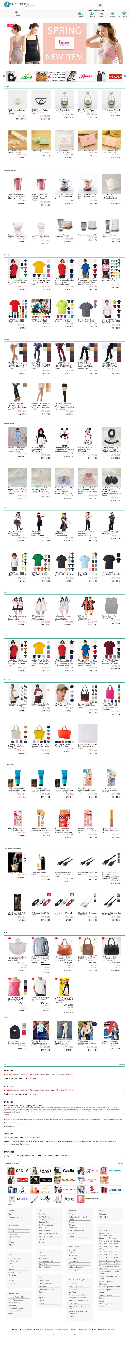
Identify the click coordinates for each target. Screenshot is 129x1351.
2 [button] (64, 68)
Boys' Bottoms (44, 1230)
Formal (11, 1231)
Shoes (41, 1292)
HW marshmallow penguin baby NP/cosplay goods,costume (38, 450)
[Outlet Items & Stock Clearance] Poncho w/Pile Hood (17, 959)
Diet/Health (73, 1261)
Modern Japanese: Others (109, 1289)
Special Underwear (15, 1272)
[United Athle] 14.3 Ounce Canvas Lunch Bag (40, 746)
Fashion (102, 1298)
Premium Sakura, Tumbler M (109, 236)
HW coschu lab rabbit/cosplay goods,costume (37, 618)
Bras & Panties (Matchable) (14, 1259)
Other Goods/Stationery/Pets (77, 1280)
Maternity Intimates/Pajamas (15, 1306)
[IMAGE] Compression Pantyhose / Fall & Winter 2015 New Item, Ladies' (40, 406)
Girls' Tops (43, 1214)
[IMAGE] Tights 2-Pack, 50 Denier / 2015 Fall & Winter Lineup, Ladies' (40, 366)
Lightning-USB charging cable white (87, 914)
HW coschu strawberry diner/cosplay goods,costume (17, 618)
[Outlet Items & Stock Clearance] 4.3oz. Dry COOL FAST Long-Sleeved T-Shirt (40, 959)
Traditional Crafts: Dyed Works (108, 1247)
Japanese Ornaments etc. (79, 1300)
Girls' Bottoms (44, 1217)
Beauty (102, 1301)
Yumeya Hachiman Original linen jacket (110, 1042)
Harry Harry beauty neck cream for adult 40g (86, 790)
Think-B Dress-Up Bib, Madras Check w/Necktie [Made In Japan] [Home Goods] (64, 490)
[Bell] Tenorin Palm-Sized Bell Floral (63, 111)
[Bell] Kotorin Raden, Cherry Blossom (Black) (39, 112)
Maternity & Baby (14, 1293)
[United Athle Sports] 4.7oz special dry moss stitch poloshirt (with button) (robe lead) (87, 281)
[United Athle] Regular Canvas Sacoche (40, 705)
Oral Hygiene (74, 1270)
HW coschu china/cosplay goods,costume (84, 618)
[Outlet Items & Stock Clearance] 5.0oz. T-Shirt (40, 999)
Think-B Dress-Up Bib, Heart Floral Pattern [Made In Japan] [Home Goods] (87, 490)
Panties (11, 1266)
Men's (40, 1277)
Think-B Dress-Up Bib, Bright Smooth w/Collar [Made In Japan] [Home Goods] (17, 490)
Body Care (73, 1255)
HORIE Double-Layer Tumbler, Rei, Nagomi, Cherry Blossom (17, 196)
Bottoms (102, 1214)
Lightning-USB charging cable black (111, 914)
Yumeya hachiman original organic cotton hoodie (87, 1043)
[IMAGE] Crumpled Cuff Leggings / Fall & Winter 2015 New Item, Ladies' (17, 406)
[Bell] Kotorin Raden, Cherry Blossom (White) (16, 112)
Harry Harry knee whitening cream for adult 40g (110, 790)
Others (11, 1245)
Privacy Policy (39, 1329)
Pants (10, 1222)
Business (42, 1286)
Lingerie (11, 1269)
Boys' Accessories (46, 1236)
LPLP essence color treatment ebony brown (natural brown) (64, 790)
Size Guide (112, 1329)
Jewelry (72, 1225)
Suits (10, 1228)
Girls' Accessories (46, 1225)
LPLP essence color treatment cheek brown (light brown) (17, 790)
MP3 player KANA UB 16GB (40, 914)
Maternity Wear (14, 1303)
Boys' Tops (43, 1227)
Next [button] (125, 76)
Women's (11, 1210)
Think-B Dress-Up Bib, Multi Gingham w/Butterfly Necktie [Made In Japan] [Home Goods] (111, 491)
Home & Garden (105, 1295)
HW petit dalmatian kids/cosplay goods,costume (15, 534)
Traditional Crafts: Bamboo (109, 1241)
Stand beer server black (38, 873)
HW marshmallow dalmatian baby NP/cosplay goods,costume (85, 450)
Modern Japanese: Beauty (109, 1286)
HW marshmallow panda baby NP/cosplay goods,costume (64, 449)
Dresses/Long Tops (16, 1217)
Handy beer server (15, 872)
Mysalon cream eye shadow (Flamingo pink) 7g (87, 830)
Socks (10, 1278)
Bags (71, 1214)
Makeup (72, 1253)
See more (122, 1064)
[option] (16, 76)
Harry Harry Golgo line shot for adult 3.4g (17, 829)
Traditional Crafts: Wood (108, 1243)
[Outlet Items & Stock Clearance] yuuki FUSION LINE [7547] (64, 959)
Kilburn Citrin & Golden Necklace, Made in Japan (87, 746)
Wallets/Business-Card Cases (78, 1218)
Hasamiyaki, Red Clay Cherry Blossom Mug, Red (87, 196)
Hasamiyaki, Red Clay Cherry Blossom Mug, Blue (64, 196)
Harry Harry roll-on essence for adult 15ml (40, 829)
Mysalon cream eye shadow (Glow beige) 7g (110, 830)
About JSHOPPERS (85, 1329)
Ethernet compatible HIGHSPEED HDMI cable (63, 874)
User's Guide (102, 1329)
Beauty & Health (74, 1246)
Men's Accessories (76, 1230)
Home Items (73, 1283)
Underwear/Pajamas (46, 1289)
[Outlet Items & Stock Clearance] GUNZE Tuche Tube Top (17, 999)
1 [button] (60, 68)
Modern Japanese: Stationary (106, 1282)
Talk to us (74, 1329)
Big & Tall (42, 1297)
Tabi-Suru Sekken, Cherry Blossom (15, 151)
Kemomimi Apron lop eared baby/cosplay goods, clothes (16, 449)
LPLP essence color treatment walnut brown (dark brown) (40, 790)
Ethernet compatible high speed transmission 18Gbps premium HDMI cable (110, 875)
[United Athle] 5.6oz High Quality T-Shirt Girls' (110, 281)
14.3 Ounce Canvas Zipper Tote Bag (63, 745)
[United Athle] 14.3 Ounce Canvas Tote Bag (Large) (16, 746)
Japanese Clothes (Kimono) (15, 1238)
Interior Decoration (76, 1286)
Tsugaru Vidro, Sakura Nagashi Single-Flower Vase (40, 237)
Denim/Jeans (13, 1225)
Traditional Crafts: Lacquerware (106, 1231)
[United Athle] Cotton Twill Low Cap (63, 705)
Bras (10, 1263)
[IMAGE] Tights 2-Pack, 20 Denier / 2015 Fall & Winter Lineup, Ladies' (17, 366)
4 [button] (72, 68)
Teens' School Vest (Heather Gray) (109, 617)
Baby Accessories (15, 1300)
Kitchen (102, 1292)
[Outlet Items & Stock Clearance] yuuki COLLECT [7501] (87, 959)
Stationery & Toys (106, 1304)
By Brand (72, 1292)
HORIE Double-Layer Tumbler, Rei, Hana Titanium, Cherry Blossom (39, 197)
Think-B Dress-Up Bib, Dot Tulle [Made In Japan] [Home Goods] (40, 490)
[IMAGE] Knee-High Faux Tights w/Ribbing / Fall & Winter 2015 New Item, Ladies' (64, 406)
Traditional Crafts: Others (109, 1263)
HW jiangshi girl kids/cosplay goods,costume (61, 534)
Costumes (73, 1303)
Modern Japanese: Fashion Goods (109, 1277)
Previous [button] (4, 76)
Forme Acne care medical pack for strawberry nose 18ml (63, 830)
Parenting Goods (15, 1311)
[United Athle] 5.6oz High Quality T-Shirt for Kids (17, 574)
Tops (10, 1214)
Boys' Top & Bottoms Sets (49, 1233)
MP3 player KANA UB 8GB (64, 914)
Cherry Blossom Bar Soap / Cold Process (110, 151)
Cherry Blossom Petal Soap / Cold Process (64, 151)
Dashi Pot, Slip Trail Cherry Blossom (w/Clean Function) (110, 196)
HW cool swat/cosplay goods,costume (111, 533)
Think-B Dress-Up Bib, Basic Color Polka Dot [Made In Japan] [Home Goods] (111, 450)
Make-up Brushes (76, 1267)
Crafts (101, 1227)
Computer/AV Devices (77, 1297)
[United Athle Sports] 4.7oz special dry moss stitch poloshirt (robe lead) (17, 281)
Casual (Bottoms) (45, 1283)
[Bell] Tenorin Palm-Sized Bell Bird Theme (87, 111)
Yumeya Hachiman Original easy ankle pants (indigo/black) (39, 1043)
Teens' (41, 1252)
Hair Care (72, 1258)
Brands (71, 1264)
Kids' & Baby (104, 1217)
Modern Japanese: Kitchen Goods (79, 1307)
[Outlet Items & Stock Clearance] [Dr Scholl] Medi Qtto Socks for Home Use (64, 1000)
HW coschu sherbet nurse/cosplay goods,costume (63, 618)
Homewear (12, 1275)
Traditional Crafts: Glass (108, 1257)
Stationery (73, 1289)
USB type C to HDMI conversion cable (16, 914)
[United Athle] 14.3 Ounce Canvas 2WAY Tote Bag (86, 706)
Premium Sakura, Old (87, 235)
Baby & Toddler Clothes (17, 1297)
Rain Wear (73, 1233)
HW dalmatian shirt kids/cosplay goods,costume (86, 534)
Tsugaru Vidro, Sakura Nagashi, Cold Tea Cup (17, 236)
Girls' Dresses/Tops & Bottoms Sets (47, 1221)
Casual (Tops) (44, 1280)
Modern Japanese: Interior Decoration (79, 1312)
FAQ (94, 1329)
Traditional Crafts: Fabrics (109, 1252)
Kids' (40, 1210)
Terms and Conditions (26, 1329)
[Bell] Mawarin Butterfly (111, 110)
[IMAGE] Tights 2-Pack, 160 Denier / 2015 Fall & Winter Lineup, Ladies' (109, 366)
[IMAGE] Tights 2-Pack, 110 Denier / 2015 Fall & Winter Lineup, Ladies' (85, 366)
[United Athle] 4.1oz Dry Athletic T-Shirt (39, 320)
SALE (101, 1210)
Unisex (11, 1242)
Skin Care (73, 1250)
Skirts (10, 1220)
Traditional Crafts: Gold (108, 1254)
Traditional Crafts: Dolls (108, 1260)
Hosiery (11, 1280)
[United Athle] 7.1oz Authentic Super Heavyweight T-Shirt (110, 662)
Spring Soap (36, 150)
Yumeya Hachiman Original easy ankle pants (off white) (62, 1043)
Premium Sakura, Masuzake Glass (62, 236)
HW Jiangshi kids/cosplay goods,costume (37, 534)
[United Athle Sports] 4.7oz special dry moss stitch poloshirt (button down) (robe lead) (64, 281)
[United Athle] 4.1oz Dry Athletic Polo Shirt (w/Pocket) (111, 321)
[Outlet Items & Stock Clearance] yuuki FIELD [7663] (111, 959)
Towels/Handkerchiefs (77, 1295)
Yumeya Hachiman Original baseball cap (16, 1042)
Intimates (11, 1255)
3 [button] (68, 68)
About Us (15, 1329)
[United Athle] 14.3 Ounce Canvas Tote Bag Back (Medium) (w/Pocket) (110, 706)
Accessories (43, 1295)
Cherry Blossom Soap (87, 150)
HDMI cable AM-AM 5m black (87, 873)
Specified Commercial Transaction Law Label (57, 1329)
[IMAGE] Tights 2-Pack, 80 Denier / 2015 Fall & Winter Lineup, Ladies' (64, 366)
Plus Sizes (12, 1234)
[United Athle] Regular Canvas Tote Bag (17, 705)
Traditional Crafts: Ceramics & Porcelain (107, 1236)
